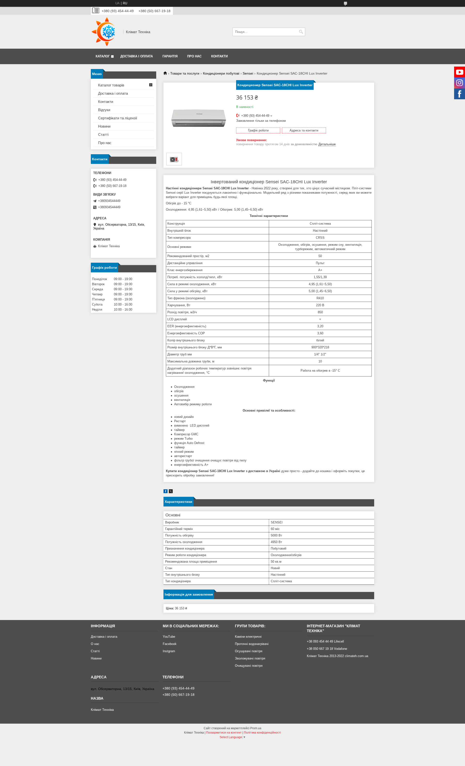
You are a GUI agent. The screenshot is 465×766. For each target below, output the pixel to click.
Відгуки (104, 110)
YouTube (169, 636)
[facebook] (165, 492)
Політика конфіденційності (262, 732)
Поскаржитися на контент (224, 732)
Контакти (219, 56)
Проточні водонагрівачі (252, 644)
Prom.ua (255, 728)
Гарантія (170, 56)
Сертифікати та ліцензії (117, 118)
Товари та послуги (184, 73)
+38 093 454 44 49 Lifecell (325, 641)
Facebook (170, 644)
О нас (95, 644)
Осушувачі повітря (248, 651)
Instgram (169, 651)
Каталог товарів (111, 85)
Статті (103, 134)
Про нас (194, 56)
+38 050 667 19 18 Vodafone (327, 649)
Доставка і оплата (136, 56)
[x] (171, 492)
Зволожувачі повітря (250, 658)
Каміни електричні (248, 636)
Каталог (103, 56)
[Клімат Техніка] (105, 31)
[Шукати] (301, 32)
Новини (104, 126)
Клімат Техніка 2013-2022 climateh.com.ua (337, 656)
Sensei (248, 73)
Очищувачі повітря (249, 665)
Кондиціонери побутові (221, 73)
